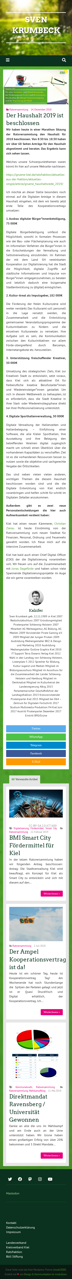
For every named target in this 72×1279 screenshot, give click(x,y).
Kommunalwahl (24, 1087)
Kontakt (11, 1223)
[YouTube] (50, 1179)
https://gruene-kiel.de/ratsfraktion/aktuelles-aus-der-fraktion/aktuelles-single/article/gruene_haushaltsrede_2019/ (35, 179)
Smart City (51, 828)
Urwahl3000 (59, 1269)
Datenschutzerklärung (20, 1227)
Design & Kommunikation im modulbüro (45, 1274)
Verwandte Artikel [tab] (27, 779)
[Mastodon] (30, 1179)
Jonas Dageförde (23, 568)
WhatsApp (36, 736)
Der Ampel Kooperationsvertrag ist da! (37, 959)
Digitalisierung (21, 828)
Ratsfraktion (14, 1252)
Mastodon (12, 1193)
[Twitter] (10, 1179)
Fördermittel (37, 828)
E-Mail (36, 761)
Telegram (36, 745)
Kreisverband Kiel (17, 1247)
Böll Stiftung (14, 1256)
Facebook (36, 753)
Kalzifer (36, 610)
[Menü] (7, 60)
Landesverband (16, 1243)
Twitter (36, 728)
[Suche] (64, 60)
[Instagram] (40, 1179)
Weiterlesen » (52, 893)
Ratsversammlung (18, 109)
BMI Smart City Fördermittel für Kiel (31, 845)
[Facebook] (20, 1179)
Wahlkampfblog (37, 1090)
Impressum (13, 1232)
